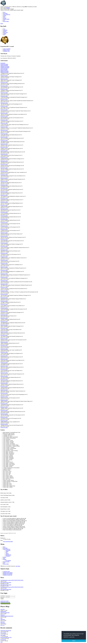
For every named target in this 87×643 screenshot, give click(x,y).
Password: (3, 597)
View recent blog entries (8, 541)
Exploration (3, 63)
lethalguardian (3, 611)
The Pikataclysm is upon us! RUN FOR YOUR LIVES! (12, 580)
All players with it (4, 75)
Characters (5, 30)
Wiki (4, 16)
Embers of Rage (6, 49)
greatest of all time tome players (7, 616)
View (4, 28)
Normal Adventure (4, 64)
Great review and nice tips (6, 630)
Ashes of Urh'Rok (6, 48)
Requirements (8, 554)
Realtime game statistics (8, 572)
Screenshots (8, 550)
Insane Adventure (4, 68)
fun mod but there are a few (6, 637)
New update (3, 635)
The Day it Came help (5, 612)
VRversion (3, 619)
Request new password (5, 602)
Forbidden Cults (6, 51)
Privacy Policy (6, 21)
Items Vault (5, 32)
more (2, 641)
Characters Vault (6, 571)
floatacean (3, 614)
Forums (4, 15)
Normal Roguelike (4, 65)
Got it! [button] (73, 640)
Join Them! (18, 566)
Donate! (8, 7)
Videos (7, 551)
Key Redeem (8, 560)
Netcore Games (6, 19)
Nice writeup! (3, 632)
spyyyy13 (2, 621)
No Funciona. (3, 639)
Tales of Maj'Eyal (6, 14)
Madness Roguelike (4, 72)
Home (2, 23)
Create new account (4, 600)
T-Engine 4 (8, 556)
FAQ (4, 20)
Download (5, 13)
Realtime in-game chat (7, 574)
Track (4, 34)
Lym (1, 618)
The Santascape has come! (6, 582)
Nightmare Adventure (5, 66)
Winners (4, 31)
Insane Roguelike (4, 69)
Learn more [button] (71, 636)
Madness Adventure (5, 71)
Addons (4, 33)
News (4, 12)
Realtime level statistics (7, 573)
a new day (3, 609)
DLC (7, 552)
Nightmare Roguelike (5, 67)
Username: (3, 595)
